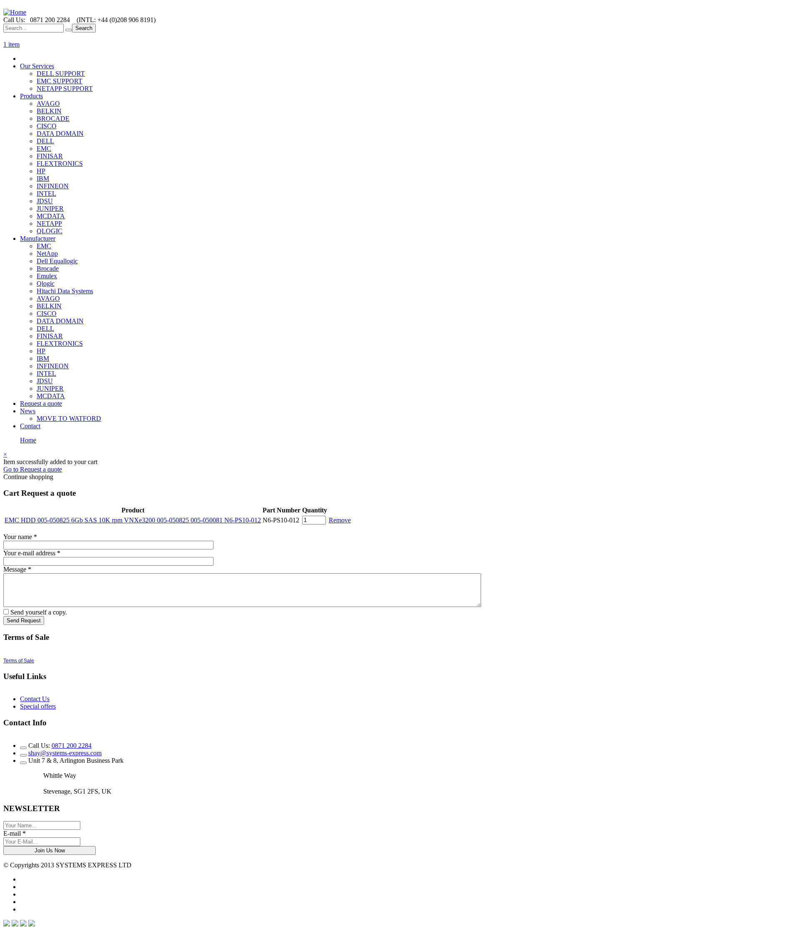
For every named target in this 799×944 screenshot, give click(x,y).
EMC (44, 148)
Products (31, 96)
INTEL (46, 193)
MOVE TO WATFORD (69, 418)
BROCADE (53, 118)
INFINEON (53, 186)
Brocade (48, 268)
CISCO (47, 126)
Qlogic (46, 283)
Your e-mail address (31, 553)
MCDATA (51, 216)
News (27, 411)
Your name (20, 536)
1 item (11, 44)
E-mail (14, 833)
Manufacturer (37, 238)
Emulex (47, 276)
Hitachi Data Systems (65, 291)
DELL (45, 141)
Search (83, 28)
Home (28, 440)
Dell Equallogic (57, 261)
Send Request (24, 620)
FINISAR (50, 156)
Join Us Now (50, 850)
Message (17, 569)
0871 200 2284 (72, 745)
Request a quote (41, 403)
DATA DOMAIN (60, 133)
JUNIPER (50, 208)
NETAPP (49, 223)
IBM (43, 178)
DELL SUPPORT (61, 73)
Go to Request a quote (32, 469)
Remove (340, 520)
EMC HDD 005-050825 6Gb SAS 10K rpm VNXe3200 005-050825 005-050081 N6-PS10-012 (133, 520)
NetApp (47, 253)
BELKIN (49, 111)
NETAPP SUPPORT (65, 88)
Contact (30, 426)
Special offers (38, 706)
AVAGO (48, 103)
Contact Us (35, 698)
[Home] (14, 12)
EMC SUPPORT (59, 81)
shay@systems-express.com (65, 753)
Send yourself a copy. (38, 612)
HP (41, 171)
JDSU (45, 201)
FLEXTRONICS (60, 163)
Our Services (37, 66)
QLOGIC (49, 231)
